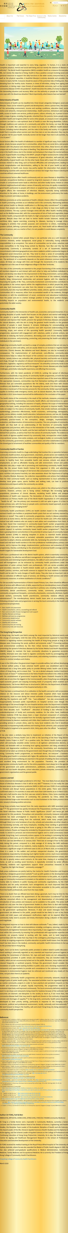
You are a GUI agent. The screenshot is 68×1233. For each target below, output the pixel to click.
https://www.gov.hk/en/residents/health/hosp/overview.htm (40, 1069)
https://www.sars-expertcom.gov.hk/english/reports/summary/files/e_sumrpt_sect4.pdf (23, 1098)
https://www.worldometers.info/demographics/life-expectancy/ (37, 1026)
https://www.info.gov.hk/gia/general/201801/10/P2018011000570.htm (18, 1078)
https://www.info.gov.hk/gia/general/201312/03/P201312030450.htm (36, 1097)
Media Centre (52, 16)
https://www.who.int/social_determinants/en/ (30, 1028)
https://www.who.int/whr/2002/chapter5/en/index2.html (35, 1029)
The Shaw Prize (31, 16)
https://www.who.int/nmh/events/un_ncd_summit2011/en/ (16, 1045)
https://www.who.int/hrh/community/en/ (12, 1059)
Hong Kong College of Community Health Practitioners (18, 1159)
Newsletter (62, 16)
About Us (10, 16)
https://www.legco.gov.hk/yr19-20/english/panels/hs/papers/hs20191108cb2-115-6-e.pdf (24, 1073)
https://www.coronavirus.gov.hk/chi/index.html (29, 1093)
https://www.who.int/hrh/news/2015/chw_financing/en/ (15, 1056)
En (65, 6)
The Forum (20, 16)
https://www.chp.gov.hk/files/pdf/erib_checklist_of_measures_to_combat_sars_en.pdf (22, 1088)
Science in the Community (41, 16)
